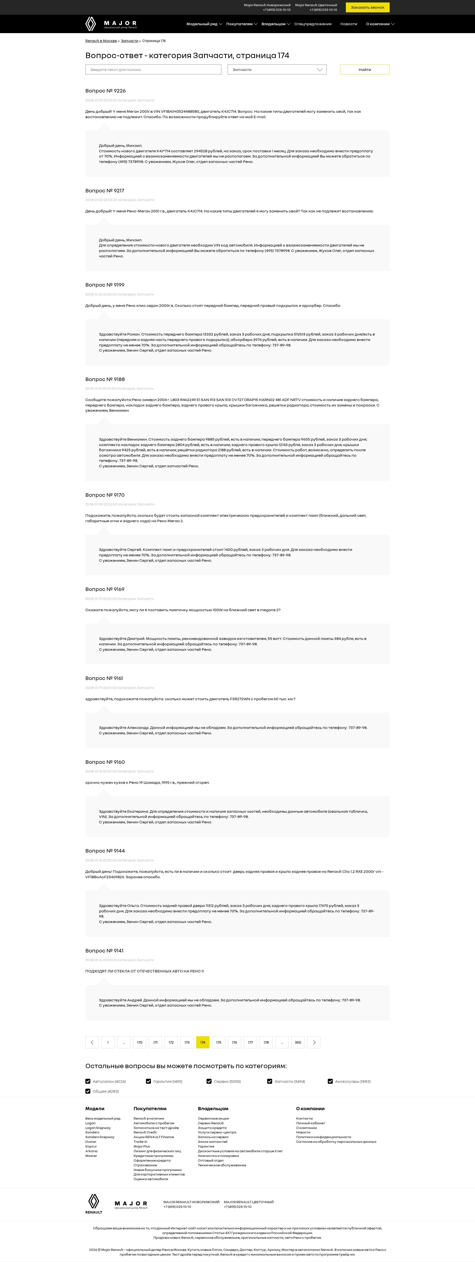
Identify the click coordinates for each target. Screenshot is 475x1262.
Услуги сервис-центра (217, 1132)
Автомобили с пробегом (154, 1123)
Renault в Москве (101, 40)
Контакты (304, 1118)
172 (171, 1042)
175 (218, 1042)
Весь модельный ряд (102, 1118)
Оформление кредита (152, 1160)
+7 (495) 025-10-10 (277, 9)
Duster (90, 1141)
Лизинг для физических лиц (157, 1151)
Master (91, 1155)
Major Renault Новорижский (191, 1202)
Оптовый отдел (211, 1160)
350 (298, 1042)
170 (139, 1042)
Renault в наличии (149, 1118)
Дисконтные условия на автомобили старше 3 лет (240, 1151)
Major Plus (142, 1146)
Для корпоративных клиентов (159, 1174)
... (124, 1042)
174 (202, 1042)
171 (155, 1042)
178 (266, 1042)
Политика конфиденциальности (323, 1137)
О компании (306, 1128)
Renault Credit (145, 1132)
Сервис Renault (211, 1123)
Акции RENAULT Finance (154, 1137)
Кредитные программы (153, 1155)
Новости (348, 23)
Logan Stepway (98, 1128)
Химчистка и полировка (218, 1155)
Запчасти (129, 40)
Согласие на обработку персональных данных (336, 1141)
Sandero (92, 1132)
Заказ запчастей (213, 1141)
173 (187, 1042)
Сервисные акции (213, 1118)
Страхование (145, 1165)
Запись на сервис (213, 1137)
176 (234, 1042)
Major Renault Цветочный (249, 1202)
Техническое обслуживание (222, 1165)
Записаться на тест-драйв (156, 1128)
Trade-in (140, 1141)
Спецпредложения (313, 23)
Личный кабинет (310, 1123)
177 (250, 1042)
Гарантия (206, 1146)
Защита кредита (212, 1128)
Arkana (91, 1151)
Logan (90, 1123)
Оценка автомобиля (151, 1179)
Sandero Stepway (100, 1137)
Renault (117, 1249)
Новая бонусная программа (158, 1170)
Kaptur (91, 1146)
